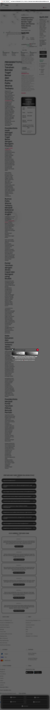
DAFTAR (18, 353)
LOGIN (31, 353)
